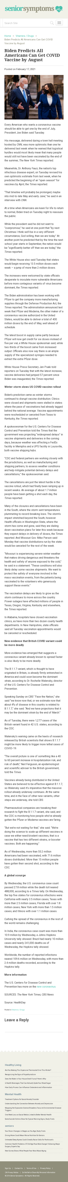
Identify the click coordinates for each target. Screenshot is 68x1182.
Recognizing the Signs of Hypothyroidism (20, 1074)
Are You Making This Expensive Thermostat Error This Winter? (28, 1070)
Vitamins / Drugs (25, 35)
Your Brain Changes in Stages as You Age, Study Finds (25, 1131)
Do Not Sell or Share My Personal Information (38, 1172)
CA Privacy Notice (11, 1172)
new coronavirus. (46, 986)
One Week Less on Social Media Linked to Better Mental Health (28, 1115)
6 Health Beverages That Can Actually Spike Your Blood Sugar (28, 1083)
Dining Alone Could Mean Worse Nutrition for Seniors (25, 1135)
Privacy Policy (45, 1168)
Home (7, 35)
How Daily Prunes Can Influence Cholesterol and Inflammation (28, 1087)
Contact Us (19, 1168)
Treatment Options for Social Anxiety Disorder (22, 1099)
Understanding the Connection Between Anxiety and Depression (29, 1104)
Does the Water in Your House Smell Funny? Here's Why (25, 1079)
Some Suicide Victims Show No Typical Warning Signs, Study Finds (29, 1119)
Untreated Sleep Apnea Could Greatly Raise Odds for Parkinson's (29, 1140)
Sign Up (8, 1168)
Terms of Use (31, 1168)
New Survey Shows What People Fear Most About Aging (25, 1151)
